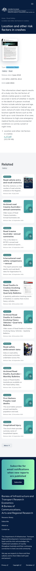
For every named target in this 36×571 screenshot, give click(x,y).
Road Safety (11, 18)
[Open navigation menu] (32, 4)
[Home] (18, 10)
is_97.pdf (8, 136)
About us (5, 525)
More (6, 445)
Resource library (7, 517)
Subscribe (18, 482)
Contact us (5, 529)
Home (3, 18)
